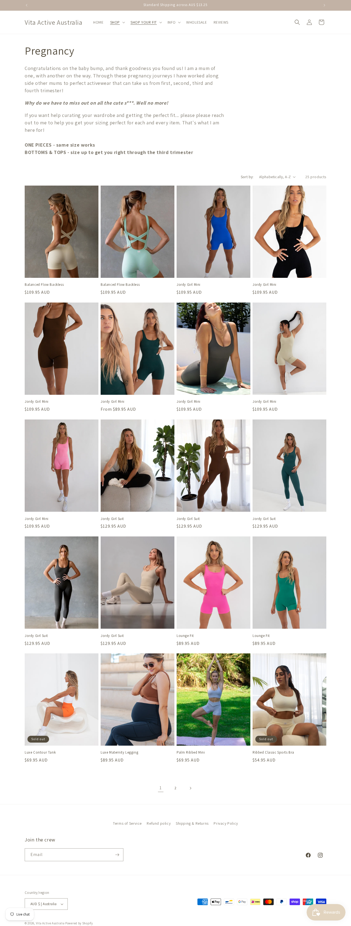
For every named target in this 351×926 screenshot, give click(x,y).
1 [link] (161, 788)
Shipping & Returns (192, 823)
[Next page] (190, 788)
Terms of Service (127, 823)
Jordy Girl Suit (112, 518)
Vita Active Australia (50, 923)
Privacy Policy (226, 823)
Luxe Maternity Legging (119, 753)
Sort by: (247, 176)
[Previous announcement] (27, 5)
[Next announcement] (324, 5)
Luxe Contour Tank (40, 753)
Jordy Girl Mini (188, 284)
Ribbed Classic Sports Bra (273, 753)
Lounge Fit (185, 636)
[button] (117, 22)
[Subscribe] (117, 854)
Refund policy (159, 823)
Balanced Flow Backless (44, 284)
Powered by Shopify (79, 923)
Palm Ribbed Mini (191, 753)
